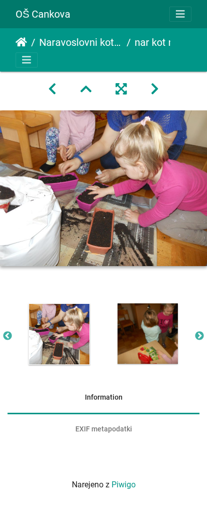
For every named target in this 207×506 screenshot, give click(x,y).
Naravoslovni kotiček (81, 42)
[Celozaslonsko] (121, 89)
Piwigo (124, 484)
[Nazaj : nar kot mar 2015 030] (52, 89)
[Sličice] (86, 89)
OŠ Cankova (43, 14)
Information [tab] (104, 397)
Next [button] (199, 336)
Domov (21, 42)
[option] (59, 334)
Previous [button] (8, 336)
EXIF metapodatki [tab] (103, 429)
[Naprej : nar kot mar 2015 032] (155, 89)
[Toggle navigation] (180, 14)
